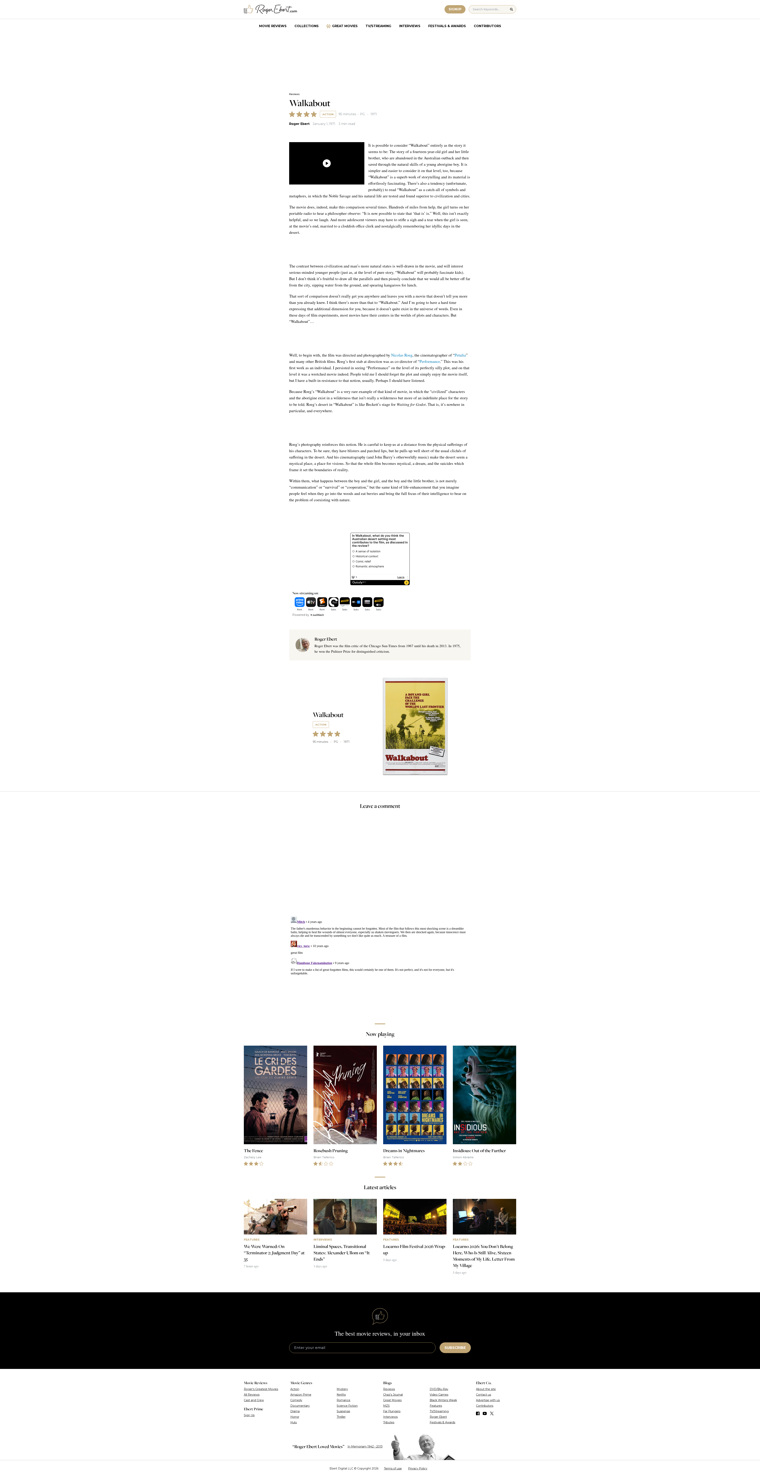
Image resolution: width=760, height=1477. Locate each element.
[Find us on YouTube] (485, 1413)
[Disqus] (380, 964)
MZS (386, 1406)
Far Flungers (391, 1411)
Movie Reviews (273, 26)
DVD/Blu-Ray (439, 1389)
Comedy (296, 1400)
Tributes (388, 1422)
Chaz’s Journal (393, 1394)
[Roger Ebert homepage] (270, 9)
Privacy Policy (417, 1468)
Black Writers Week (443, 1400)
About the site (486, 1389)
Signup (455, 9)
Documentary (300, 1406)
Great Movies (345, 26)
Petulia (460, 355)
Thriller (341, 1417)
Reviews (294, 94)
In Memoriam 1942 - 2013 (365, 1446)
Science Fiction (347, 1406)
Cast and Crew (254, 1400)
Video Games (439, 1394)
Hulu (293, 1422)
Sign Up (249, 1415)
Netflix (341, 1394)
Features (436, 1406)
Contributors (487, 26)
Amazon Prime (300, 1394)
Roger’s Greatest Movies (261, 1389)
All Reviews (251, 1394)
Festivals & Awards (447, 26)
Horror (294, 1417)
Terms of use (393, 1468)
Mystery (342, 1389)
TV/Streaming (378, 26)
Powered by (300, 615)
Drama (295, 1411)
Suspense (343, 1411)
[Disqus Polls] (380, 865)
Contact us (483, 1394)
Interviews (409, 26)
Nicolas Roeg (401, 355)
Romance (343, 1400)
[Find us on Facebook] (478, 1413)
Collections (306, 26)
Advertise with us (488, 1400)
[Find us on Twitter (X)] (492, 1413)
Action (327, 114)
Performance (430, 361)
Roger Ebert (299, 124)
